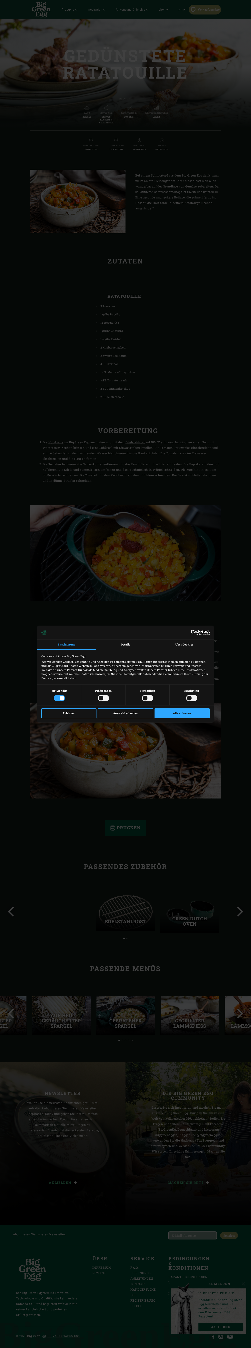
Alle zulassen (182, 713)
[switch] (103, 698)
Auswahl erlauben (125, 713)
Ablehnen (69, 713)
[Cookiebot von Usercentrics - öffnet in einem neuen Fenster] (192, 632)
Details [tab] (125, 644)
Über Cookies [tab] (184, 644)
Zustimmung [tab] (66, 644)
